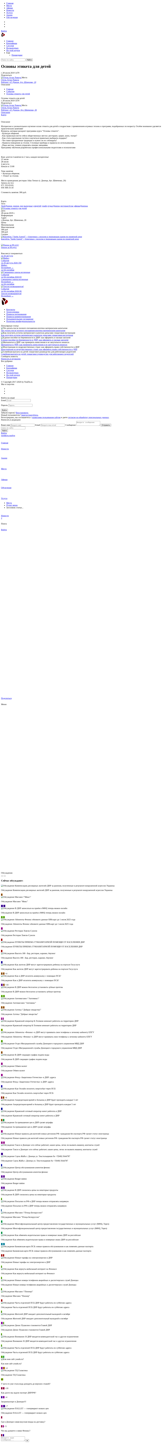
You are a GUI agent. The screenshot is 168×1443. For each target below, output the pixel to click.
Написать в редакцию (11, 359)
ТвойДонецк (6, 206)
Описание (5, 112)
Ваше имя (5, 425)
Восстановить (22, 413)
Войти (4, 31)
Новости (10, 10)
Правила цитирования (16, 314)
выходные (28, 206)
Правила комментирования (18, 316)
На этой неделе (13, 50)
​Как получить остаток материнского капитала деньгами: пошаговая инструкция (37, 335)
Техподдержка (12, 312)
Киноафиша (11, 43)
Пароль (4, 405)
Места (9, 5)
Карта (3, 115)
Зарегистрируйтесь (29, 415)
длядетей (37, 206)
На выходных (12, 48)
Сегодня (10, 46)
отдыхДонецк (54, 206)
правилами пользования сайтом (46, 417)
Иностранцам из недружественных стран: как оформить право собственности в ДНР (39, 349)
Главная (9, 3)
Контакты (10, 309)
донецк (16, 206)
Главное (10, 41)
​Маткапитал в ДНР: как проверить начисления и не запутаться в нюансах (34, 345)
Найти (29, 60)
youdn (44, 206)
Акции (9, 15)
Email (3, 400)
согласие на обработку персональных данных (88, 417)
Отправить (106, 425)
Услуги (9, 13)
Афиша (9, 8)
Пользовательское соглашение (19, 319)
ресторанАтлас (67, 206)
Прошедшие (17, 55)
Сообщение (70, 425)
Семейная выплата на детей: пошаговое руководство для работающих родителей (37, 354)
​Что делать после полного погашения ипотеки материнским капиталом (33, 330)
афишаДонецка (81, 206)
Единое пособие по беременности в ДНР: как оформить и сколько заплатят (35, 340)
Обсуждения (12, 17)
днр (21, 206)
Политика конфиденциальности (20, 321)
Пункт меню (12, 505)
